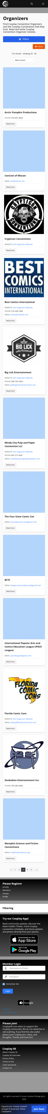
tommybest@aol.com (19, 314)
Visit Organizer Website (23, 244)
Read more (10, 124)
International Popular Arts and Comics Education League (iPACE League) (23, 647)
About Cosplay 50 (10, 1052)
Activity (6, 887)
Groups (6, 893)
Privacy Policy (8, 1058)
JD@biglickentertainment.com (23, 385)
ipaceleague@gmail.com (20, 655)
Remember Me (12, 984)
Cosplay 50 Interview (11, 1055)
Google (27, 1002)
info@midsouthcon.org (20, 852)
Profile (5, 896)
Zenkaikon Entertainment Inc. (22, 780)
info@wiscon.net (17, 181)
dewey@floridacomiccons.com (23, 722)
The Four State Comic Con (19, 516)
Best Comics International (20, 302)
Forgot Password (10, 1012)
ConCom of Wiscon (15, 175)
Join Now (39, 1108)
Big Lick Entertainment (18, 372)
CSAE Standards (9, 1065)
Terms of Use (8, 1061)
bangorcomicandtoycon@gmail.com (25, 585)
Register (6, 1009)
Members (7, 890)
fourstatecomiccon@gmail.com (23, 522)
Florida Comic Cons (15, 713)
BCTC (7, 579)
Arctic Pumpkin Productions (21, 112)
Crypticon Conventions (18, 238)
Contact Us (7, 1068)
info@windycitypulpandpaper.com (25, 459)
